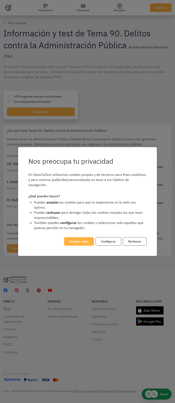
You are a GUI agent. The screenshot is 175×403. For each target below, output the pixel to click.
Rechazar (134, 241)
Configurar (108, 241)
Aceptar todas (79, 241)
